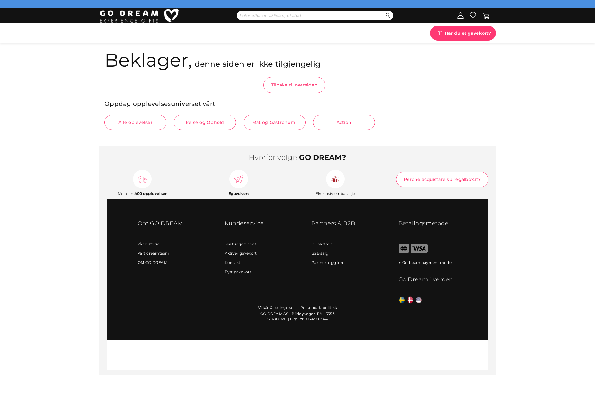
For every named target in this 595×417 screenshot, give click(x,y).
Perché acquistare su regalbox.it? (442, 179)
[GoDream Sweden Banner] (402, 300)
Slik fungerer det (240, 244)
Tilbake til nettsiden (294, 85)
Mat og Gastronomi (274, 122)
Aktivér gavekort (241, 253)
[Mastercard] (404, 251)
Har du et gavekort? (468, 33)
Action (344, 122)
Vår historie (148, 244)
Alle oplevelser (135, 122)
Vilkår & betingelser (277, 307)
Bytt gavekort (238, 272)
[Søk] (388, 15)
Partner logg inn (327, 262)
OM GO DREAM (152, 262)
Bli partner (321, 244)
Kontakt (232, 262)
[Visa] (419, 251)
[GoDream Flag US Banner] (418, 300)
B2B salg (319, 253)
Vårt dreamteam (154, 253)
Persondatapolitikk (318, 307)
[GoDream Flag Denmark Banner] (410, 300)
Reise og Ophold (205, 122)
